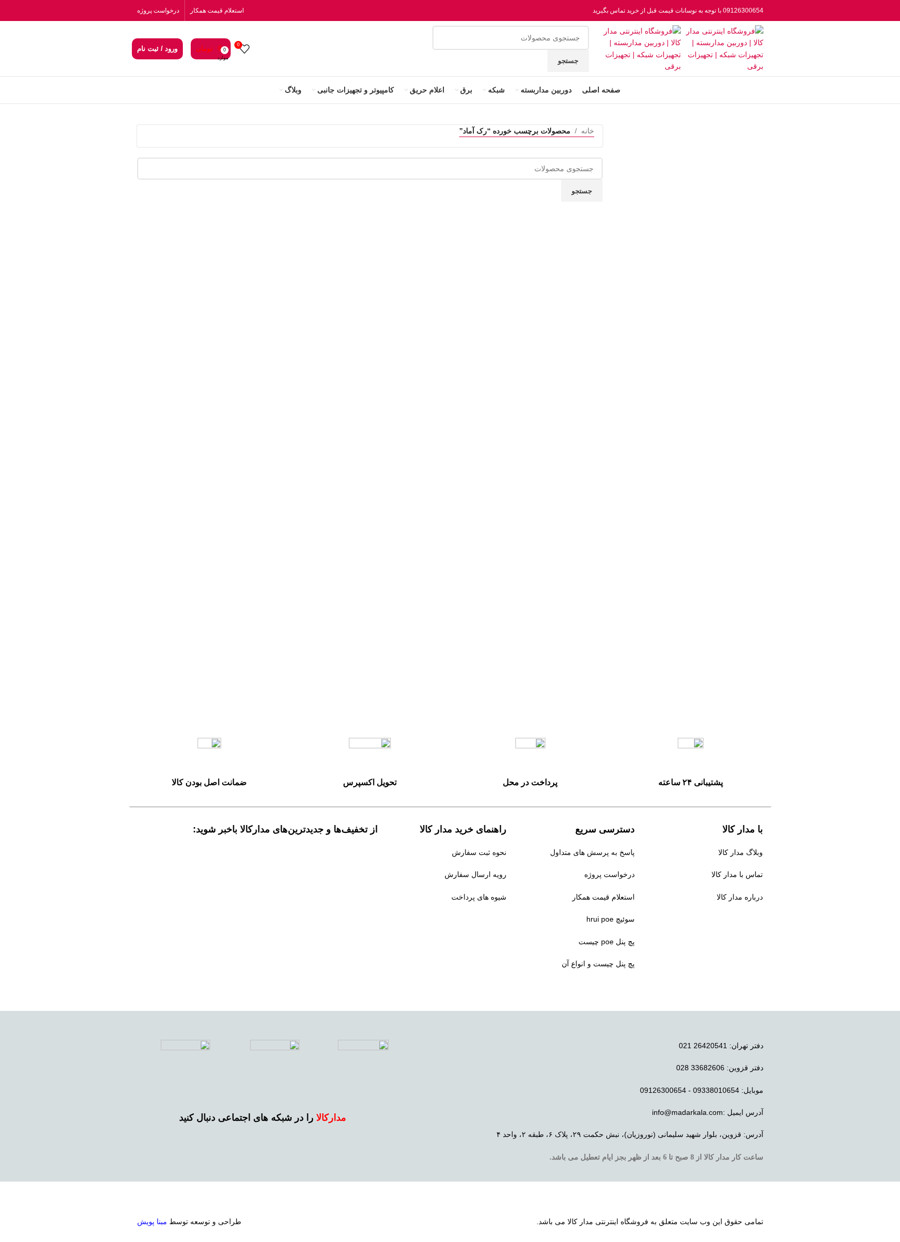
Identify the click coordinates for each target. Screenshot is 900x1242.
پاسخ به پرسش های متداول (592, 852)
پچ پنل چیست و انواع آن (598, 963)
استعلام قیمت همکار (217, 10)
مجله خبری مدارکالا (732, 919)
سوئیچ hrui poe (610, 919)
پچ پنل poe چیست (606, 941)
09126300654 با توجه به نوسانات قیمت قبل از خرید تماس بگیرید (678, 10)
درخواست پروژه (158, 10)
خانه (587, 131)
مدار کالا (580, 1221)
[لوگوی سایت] (722, 48)
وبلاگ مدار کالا (740, 852)
